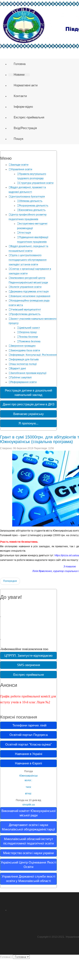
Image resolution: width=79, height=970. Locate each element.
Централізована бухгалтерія (28, 196)
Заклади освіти (19, 164)
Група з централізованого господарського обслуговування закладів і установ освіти (28, 260)
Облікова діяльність (30, 201)
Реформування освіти (24, 382)
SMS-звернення (28, 665)
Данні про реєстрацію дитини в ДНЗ (28, 404)
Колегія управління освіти (26, 286)
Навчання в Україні (28, 754)
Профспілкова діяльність (25, 314)
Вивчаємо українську (28, 414)
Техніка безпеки (28, 336)
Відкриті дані (18, 368)
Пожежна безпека (29, 341)
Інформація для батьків (25, 359)
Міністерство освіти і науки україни (28, 853)
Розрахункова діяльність (33, 205)
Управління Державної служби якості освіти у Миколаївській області (28, 879)
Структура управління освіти (36, 183)
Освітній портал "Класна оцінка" (28, 744)
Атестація (25, 232)
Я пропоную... (28, 423)
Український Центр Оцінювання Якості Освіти (28, 865)
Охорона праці (28, 332)
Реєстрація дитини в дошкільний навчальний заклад (28, 393)
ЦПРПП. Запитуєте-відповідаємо (28, 655)
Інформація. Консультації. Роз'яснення (34, 354)
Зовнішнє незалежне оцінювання (30, 296)
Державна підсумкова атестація (30, 291)
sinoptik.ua (28, 804)
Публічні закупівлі (21, 377)
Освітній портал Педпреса (28, 735)
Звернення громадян (23, 345)
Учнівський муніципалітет (26, 309)
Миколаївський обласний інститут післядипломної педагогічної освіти (28, 841)
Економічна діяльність (32, 210)
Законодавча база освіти (25, 350)
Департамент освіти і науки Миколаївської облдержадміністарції (28, 827)
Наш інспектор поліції (24, 364)
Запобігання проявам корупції (28, 373)
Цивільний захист (29, 327)
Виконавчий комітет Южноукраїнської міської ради (28, 813)
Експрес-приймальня (28, 674)
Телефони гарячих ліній (28, 725)
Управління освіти (21, 169)
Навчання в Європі (28, 763)
